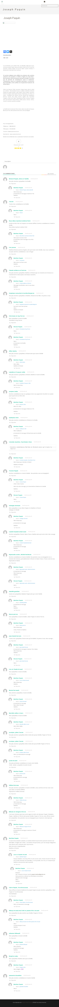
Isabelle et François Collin (25, 383)
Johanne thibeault (23, 944)
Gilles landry (22, 362)
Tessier (21, 212)
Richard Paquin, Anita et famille (26, 190)
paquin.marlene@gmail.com (38, 874)
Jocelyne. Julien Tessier (24, 752)
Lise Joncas (22, 260)
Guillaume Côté (23, 428)
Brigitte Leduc (23, 967)
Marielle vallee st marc (24, 724)
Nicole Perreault (23, 701)
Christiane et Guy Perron (25, 329)
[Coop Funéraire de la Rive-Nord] (3, 2)
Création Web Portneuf (27, 1002)
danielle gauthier (23, 602)
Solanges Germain (24, 518)
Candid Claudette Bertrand (25, 543)
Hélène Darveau (23, 800)
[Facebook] (29, 1004)
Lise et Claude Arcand (24, 680)
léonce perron (23, 625)
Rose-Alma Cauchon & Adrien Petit (27, 235)
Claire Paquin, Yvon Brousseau (26, 902)
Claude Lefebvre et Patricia (25, 283)
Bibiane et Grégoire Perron (25, 826)
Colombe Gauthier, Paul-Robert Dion (27, 460)
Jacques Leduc (23, 404)
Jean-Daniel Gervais (24, 647)
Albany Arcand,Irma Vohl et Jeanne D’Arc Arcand (30, 921)
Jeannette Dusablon (24, 986)
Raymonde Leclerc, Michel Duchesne (27, 569)
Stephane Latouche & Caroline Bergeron (28, 304)
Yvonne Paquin (23, 482)
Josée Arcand (22, 773)
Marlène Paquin (23, 856)
